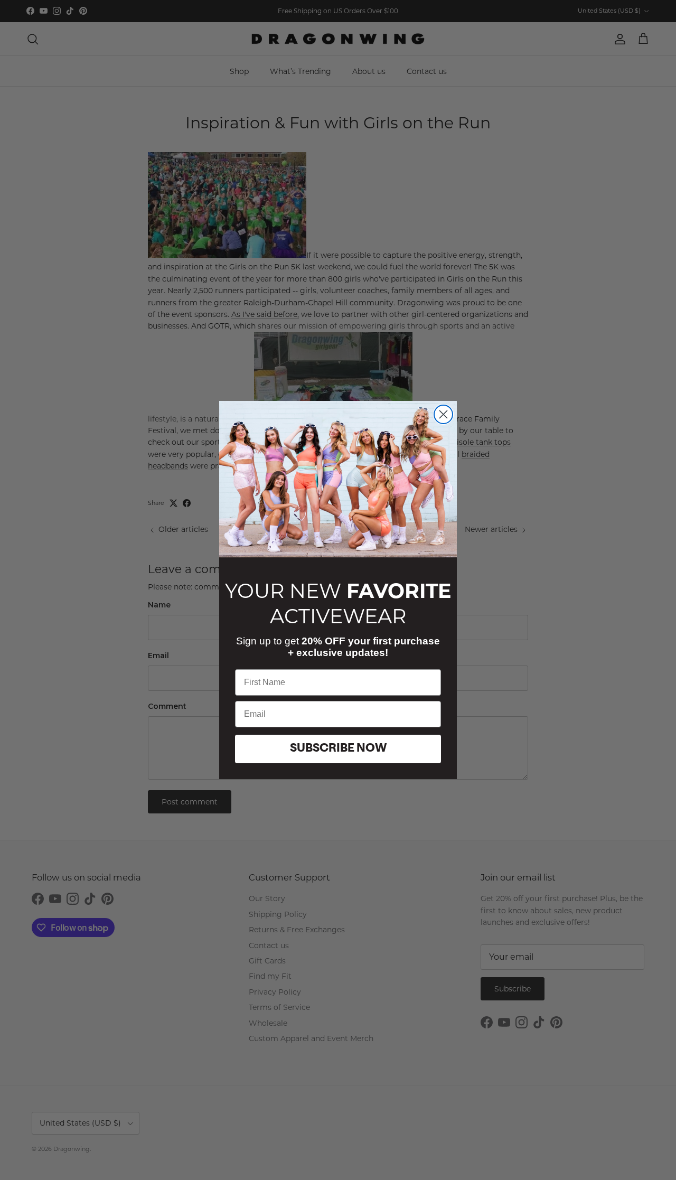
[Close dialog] (443, 414)
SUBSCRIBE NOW (338, 749)
